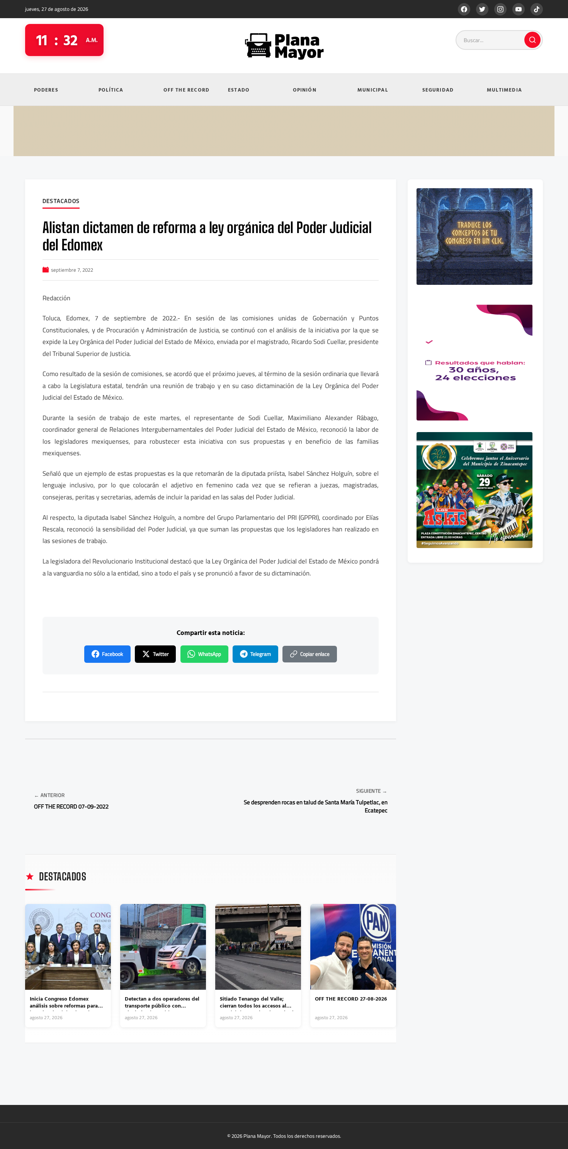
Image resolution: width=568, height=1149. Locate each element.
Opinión (304, 90)
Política (111, 90)
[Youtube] (518, 9)
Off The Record (186, 90)
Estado (239, 90)
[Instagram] (500, 9)
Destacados (61, 201)
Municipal (372, 90)
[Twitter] (482, 9)
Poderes (46, 90)
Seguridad (438, 90)
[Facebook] (464, 9)
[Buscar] (532, 40)
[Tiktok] (537, 9)
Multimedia (504, 90)
